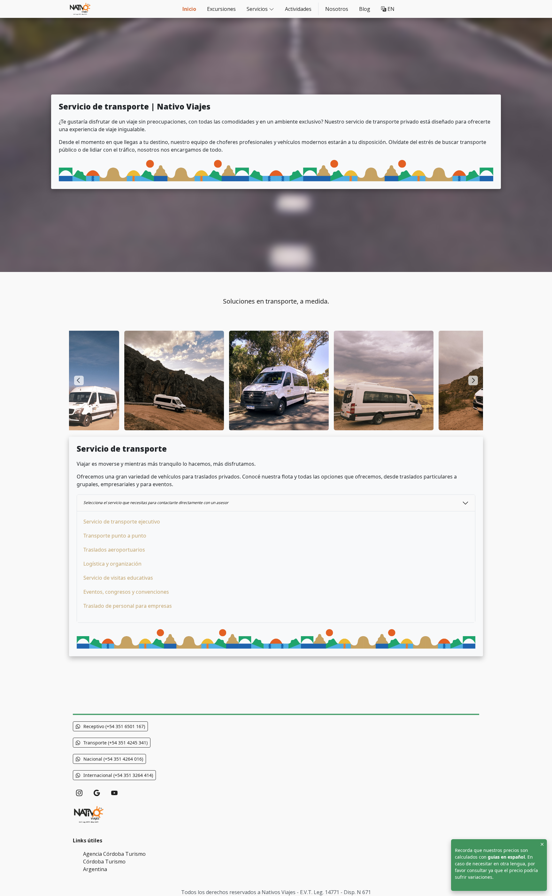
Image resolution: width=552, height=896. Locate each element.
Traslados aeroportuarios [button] (114, 549)
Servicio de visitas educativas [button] (118, 577)
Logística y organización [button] (112, 563)
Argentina (95, 869)
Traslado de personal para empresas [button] (127, 605)
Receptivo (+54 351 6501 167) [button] (114, 726)
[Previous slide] (79, 380)
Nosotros (336, 8)
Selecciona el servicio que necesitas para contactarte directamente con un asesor (155, 502)
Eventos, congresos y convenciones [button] (126, 591)
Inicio (189, 8)
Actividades (298, 8)
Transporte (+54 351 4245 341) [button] (115, 743)
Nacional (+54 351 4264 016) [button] (113, 759)
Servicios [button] (257, 8)
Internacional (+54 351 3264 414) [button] (118, 775)
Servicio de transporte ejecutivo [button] (121, 521)
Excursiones (221, 8)
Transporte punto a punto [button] (114, 535)
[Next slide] (473, 380)
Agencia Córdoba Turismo (114, 853)
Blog (364, 8)
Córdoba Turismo (104, 861)
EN (390, 8)
